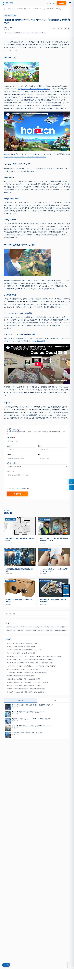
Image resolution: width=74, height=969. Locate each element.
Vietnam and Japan (61, 630)
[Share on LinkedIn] (65, 28)
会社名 (39, 446)
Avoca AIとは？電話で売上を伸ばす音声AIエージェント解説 (24, 649)
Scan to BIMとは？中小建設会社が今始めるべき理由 (22, 643)
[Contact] (71, 481)
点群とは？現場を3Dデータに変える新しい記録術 (21, 646)
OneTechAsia (26, 627)
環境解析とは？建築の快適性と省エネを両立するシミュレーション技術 (27, 682)
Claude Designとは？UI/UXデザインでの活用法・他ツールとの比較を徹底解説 (29, 662)
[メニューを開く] (70, 3)
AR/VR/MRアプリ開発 (20, 9)
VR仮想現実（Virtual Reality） (35, 630)
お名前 (9, 446)
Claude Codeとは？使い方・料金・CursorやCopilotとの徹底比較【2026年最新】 (30, 659)
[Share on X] (61, 28)
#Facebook (8, 33)
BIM (20, 630)
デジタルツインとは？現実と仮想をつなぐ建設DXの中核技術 (24, 685)
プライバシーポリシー (15, 488)
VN (54, 3)
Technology (38, 627)
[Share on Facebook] (58, 28)
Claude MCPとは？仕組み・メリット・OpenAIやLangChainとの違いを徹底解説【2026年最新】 (35, 656)
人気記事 (53, 700)
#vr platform (35, 33)
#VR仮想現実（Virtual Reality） (21, 33)
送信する (18, 494)
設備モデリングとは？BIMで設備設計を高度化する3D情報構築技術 (26, 688)
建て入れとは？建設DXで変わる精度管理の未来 (20, 675)
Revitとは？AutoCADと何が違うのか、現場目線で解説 (22, 669)
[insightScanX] (71, 487)
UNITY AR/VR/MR (12, 627)
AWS (49, 630)
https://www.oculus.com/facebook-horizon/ (34, 89)
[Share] (69, 28)
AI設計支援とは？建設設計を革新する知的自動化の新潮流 (23, 679)
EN (50, 3)
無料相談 (61, 3)
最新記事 (20, 700)
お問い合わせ (11, 437)
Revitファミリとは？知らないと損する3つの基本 (21, 653)
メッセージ (10, 471)
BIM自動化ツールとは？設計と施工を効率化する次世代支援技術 (25, 692)
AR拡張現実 (11, 630)
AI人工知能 (49, 627)
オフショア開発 (61, 627)
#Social (43, 33)
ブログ (9, 9)
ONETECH (15, 338)
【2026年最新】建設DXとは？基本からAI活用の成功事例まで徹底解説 (27, 672)
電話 (39, 454)
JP (47, 3)
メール (9, 454)
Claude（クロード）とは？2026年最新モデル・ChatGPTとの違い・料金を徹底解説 (31, 666)
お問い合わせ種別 (12, 463)
